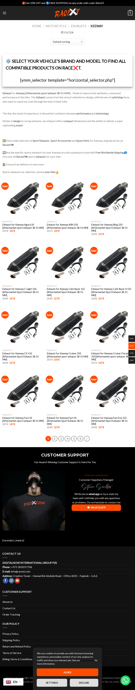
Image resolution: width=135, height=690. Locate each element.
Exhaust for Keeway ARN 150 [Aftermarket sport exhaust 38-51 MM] (67, 226)
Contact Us (8, 608)
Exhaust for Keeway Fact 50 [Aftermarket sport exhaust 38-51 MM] (23, 419)
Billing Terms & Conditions (17, 659)
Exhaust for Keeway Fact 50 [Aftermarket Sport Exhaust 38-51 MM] (65, 420)
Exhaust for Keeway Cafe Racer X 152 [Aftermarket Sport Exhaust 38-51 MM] (111, 292)
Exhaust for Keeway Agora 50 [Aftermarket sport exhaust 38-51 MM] (23, 226)
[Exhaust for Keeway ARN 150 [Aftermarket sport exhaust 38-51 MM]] (67, 198)
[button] (125, 680)
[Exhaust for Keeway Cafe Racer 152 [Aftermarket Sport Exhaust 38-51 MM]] (67, 262)
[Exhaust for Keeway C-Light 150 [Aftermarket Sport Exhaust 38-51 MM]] (23, 262)
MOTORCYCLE (56, 26)
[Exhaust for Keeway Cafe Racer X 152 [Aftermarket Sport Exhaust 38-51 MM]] (112, 262)
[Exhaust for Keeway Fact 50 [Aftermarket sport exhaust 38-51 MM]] (23, 391)
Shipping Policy (11, 640)
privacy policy (87, 660)
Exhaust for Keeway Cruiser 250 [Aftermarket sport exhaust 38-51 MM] (67, 355)
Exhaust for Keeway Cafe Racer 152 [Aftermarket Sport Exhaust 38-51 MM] (66, 292)
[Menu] (4, 13)
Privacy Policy (10, 633)
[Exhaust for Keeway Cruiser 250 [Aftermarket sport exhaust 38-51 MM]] (67, 327)
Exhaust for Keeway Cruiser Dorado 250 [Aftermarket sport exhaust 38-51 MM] (111, 356)
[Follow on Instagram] (11, 580)
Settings (52, 682)
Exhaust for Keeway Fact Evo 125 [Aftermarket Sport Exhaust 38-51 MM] (109, 420)
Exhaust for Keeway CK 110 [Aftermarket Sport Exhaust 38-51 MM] (20, 356)
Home (36, 26)
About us (7, 601)
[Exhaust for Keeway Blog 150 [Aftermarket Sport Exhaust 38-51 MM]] (112, 198)
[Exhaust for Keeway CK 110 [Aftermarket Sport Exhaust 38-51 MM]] (23, 327)
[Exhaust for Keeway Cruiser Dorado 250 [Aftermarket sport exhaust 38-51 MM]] (112, 327)
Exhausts (78, 26)
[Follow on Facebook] (5, 580)
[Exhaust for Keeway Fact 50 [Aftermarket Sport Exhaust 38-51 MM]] (67, 391)
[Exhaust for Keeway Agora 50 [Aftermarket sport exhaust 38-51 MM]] (23, 198)
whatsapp (94, 493)
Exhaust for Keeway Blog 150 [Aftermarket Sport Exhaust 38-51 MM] (109, 227)
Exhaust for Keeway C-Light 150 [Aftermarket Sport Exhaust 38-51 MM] (20, 292)
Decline (84, 682)
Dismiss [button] (108, 2)
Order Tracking (11, 614)
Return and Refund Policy (16, 646)
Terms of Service (11, 652)
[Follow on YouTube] (17, 580)
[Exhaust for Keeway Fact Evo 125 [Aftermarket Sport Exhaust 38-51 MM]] (112, 391)
